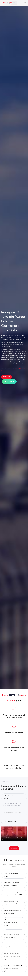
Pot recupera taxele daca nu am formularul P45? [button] (12, 912)
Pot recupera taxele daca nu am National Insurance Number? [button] (12, 922)
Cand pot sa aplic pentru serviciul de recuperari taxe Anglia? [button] (12, 956)
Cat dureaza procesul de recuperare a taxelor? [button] (11, 884)
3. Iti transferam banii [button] (10, 821)
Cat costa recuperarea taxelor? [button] (11, 875)
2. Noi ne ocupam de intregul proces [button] (12, 813)
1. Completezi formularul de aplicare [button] (12, 797)
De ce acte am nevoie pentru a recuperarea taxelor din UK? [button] (13, 893)
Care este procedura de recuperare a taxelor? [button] (11, 902)
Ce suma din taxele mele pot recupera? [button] (12, 945)
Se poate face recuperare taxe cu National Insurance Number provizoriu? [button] (12, 934)
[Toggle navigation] (22, 2)
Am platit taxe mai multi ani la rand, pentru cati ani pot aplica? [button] (13, 968)
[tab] (14, 797)
